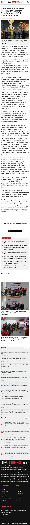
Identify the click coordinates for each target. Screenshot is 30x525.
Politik (19, 489)
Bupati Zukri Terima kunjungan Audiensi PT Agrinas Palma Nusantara (14, 378)
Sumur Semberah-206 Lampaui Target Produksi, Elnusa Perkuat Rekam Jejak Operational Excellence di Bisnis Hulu (14, 384)
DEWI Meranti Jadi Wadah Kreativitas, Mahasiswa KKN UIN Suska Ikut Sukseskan (14, 371)
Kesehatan (20, 497)
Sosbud (19, 495)
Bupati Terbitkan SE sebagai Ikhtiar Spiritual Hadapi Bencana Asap (14, 352)
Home (3, 489)
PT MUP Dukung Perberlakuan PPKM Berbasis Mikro (15, 253)
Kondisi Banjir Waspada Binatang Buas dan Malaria (14, 242)
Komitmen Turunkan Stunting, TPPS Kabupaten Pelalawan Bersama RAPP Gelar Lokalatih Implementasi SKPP (15, 247)
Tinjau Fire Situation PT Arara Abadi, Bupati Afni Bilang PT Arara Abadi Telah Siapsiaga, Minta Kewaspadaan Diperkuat (14, 339)
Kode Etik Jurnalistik (6, 499)
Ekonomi (19, 491)
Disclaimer (4, 497)
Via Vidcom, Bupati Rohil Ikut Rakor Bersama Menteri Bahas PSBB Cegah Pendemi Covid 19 (15, 257)
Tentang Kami (5, 491)
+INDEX (26, 348)
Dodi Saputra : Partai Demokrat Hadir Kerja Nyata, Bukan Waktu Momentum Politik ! (15, 365)
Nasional (19, 501)
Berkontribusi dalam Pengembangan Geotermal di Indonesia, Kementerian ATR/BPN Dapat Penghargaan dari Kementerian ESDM (14, 404)
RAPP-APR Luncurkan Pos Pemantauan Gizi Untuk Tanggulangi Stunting (15, 267)
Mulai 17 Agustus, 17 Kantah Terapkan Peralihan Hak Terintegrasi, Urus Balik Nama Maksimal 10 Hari (13, 397)
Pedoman (4, 495)
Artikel (19, 499)
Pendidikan (20, 493)
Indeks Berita (5, 501)
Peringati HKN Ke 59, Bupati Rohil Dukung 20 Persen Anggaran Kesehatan (15, 262)
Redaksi (4, 493)
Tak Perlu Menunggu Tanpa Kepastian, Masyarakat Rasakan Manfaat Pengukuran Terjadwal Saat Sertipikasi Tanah (14, 411)
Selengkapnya (24, 481)
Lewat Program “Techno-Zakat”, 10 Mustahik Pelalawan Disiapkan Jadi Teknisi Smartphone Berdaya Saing (13, 313)
